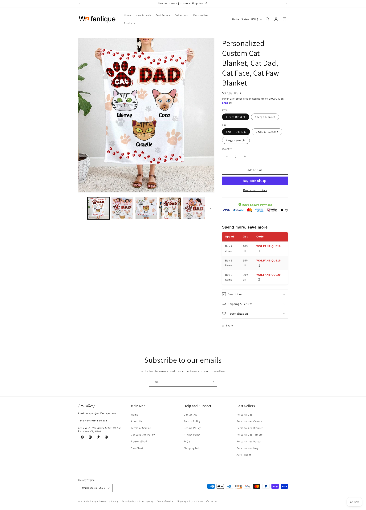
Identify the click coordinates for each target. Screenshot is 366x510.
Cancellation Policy (143, 434)
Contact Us (190, 414)
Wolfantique (92, 501)
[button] (267, 19)
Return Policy (192, 421)
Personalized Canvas (249, 421)
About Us (136, 421)
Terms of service (165, 501)
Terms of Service (141, 428)
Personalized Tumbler (250, 434)
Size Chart (137, 448)
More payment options (255, 190)
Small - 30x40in (236, 131)
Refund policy (129, 501)
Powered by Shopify (108, 501)
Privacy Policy (192, 434)
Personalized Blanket (250, 428)
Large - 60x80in (236, 140)
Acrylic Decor (245, 454)
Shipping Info (192, 448)
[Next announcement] (286, 3)
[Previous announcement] (79, 3)
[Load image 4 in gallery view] (170, 208)
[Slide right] (210, 208)
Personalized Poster (249, 441)
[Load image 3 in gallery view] (146, 208)
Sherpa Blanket (265, 117)
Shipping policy (185, 501)
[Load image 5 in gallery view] (194, 208)
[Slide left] (82, 208)
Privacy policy (146, 501)
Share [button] (229, 325)
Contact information (207, 501)
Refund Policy (192, 428)
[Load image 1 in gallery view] (98, 208)
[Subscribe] (213, 382)
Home (134, 414)
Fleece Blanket (235, 117)
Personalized (139, 441)
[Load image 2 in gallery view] (122, 208)
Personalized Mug (247, 448)
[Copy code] (259, 251)
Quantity (227, 148)
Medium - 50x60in (267, 131)
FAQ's (187, 441)
